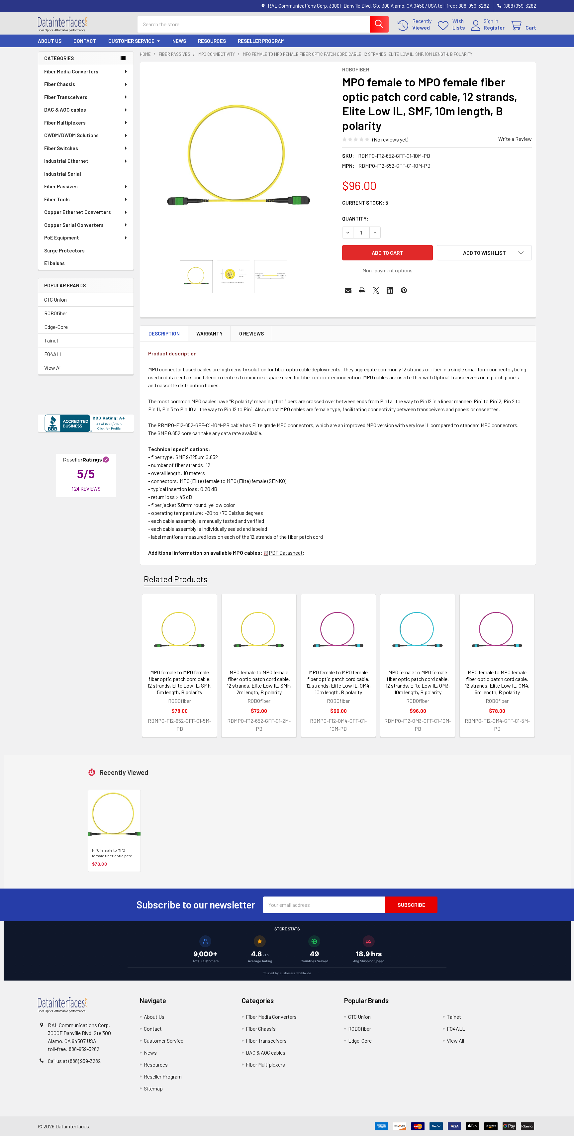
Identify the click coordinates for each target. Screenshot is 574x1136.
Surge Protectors (64, 250)
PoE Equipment (61, 237)
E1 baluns (54, 263)
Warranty (209, 333)
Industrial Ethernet (66, 161)
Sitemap (153, 1088)
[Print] (362, 290)
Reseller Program (261, 41)
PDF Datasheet (286, 552)
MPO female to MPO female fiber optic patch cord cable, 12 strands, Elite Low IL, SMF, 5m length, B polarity (179, 682)
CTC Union (55, 299)
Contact (84, 41)
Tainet (51, 340)
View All (52, 367)
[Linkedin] (390, 290)
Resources (212, 41)
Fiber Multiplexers (65, 123)
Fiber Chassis (59, 84)
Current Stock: (365, 202)
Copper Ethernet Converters (77, 212)
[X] (376, 290)
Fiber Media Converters (71, 71)
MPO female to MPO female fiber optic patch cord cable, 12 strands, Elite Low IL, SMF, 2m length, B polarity (259, 682)
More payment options (387, 270)
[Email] (348, 290)
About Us (49, 41)
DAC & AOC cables (65, 110)
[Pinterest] (404, 290)
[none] (239, 161)
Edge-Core (56, 327)
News (179, 41)
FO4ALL (53, 354)
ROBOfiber (55, 313)
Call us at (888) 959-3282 (74, 1061)
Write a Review (515, 139)
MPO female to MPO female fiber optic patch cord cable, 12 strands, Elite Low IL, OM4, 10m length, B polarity (338, 682)
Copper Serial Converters (74, 225)
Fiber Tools (57, 199)
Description (164, 333)
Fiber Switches (61, 148)
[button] (484, 252)
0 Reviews (251, 333)
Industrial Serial (62, 174)
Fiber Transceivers (65, 97)
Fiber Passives (61, 186)
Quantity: (355, 218)
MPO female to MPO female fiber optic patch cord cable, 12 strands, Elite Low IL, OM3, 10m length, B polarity (418, 682)
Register (494, 27)
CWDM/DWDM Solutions (71, 135)
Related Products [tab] (175, 579)
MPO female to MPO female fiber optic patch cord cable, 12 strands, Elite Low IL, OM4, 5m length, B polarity (497, 682)
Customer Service (131, 41)
